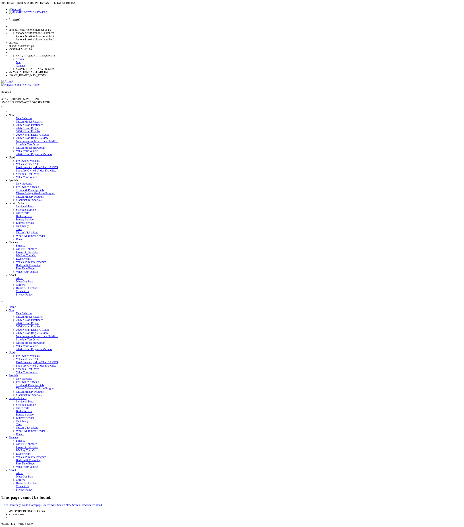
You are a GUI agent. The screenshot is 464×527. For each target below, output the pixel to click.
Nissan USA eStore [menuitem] (27, 232)
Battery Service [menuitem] (25, 219)
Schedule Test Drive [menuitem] (27, 144)
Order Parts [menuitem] (22, 212)
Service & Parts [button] (17, 203)
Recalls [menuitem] (20, 239)
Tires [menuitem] (19, 229)
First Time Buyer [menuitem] (25, 268)
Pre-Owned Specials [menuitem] (27, 186)
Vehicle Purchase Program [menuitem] (31, 261)
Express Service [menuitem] (25, 222)
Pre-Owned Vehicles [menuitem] (28, 160)
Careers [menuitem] (20, 284)
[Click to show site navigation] (2, 106)
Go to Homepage (11, 505)
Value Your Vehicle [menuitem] (27, 150)
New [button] (11, 115)
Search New (49, 505)
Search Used (79, 505)
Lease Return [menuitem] (23, 258)
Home (12, 306)
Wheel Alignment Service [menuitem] (30, 235)
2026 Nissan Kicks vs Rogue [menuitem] (32, 134)
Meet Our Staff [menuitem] (24, 281)
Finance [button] (13, 242)
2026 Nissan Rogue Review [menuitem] (32, 137)
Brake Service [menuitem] (24, 216)
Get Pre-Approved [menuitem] (26, 248)
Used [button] (12, 157)
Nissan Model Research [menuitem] (29, 121)
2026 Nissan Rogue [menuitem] (27, 128)
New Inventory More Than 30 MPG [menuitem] (37, 141)
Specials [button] (13, 180)
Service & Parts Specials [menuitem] (30, 190)
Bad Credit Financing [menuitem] (28, 265)
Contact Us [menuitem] (22, 291)
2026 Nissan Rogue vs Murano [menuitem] (34, 154)
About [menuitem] (19, 278)
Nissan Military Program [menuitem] (30, 196)
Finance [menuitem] (20, 245)
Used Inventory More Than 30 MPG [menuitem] (37, 167)
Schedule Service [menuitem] (26, 209)
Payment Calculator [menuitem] (27, 252)
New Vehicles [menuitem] (24, 118)
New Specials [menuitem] (24, 183)
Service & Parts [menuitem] (25, 206)
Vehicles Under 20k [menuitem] (27, 164)
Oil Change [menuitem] (22, 226)
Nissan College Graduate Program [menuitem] (35, 193)
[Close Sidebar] (2, 301)
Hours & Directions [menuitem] (27, 288)
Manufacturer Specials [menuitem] (29, 199)
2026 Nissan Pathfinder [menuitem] (29, 124)
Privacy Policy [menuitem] (24, 294)
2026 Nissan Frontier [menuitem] (28, 131)
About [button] (12, 274)
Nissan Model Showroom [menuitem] (30, 147)
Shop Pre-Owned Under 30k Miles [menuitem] (36, 170)
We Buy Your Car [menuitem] (26, 255)
